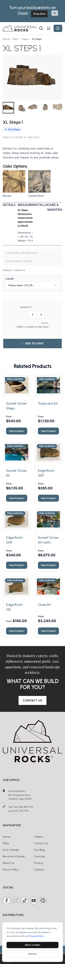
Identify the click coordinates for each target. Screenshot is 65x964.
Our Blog (39, 849)
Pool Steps (14, 129)
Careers (39, 869)
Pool (15, 39)
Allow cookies (32, 944)
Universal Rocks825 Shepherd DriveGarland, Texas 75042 (20, 795)
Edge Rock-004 (14, 539)
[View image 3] (33, 107)
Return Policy (11, 869)
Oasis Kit (44, 605)
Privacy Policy (36, 936)
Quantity (26, 307)
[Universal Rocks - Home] (20, 28)
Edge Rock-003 (46, 472)
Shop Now (39, 13)
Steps (24, 39)
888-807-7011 (26, 807)
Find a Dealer (11, 849)
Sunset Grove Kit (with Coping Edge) (48, 540)
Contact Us (32, 700)
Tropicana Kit (48, 403)
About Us (8, 863)
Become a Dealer (14, 856)
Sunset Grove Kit (16, 472)
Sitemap (39, 856)
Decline (32, 953)
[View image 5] (58, 107)
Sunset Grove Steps (16, 405)
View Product (16, 431)
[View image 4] (45, 107)
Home (6, 39)
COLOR (11, 278)
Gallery (38, 836)
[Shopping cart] (48, 28)
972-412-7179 (21, 811)
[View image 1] (8, 107)
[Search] (41, 28)
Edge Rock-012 (14, 607)
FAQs (6, 843)
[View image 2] (20, 107)
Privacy (38, 863)
